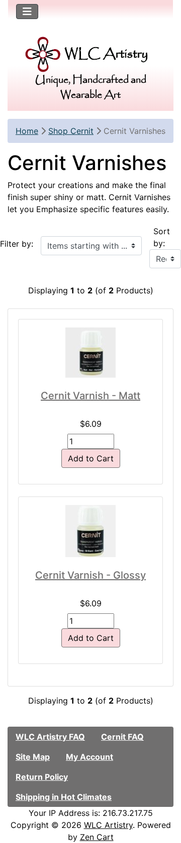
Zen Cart (97, 837)
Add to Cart (91, 458)
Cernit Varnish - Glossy (90, 575)
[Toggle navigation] (27, 11)
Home (27, 131)
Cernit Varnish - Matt (90, 396)
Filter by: (16, 244)
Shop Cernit (71, 131)
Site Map (33, 757)
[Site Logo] (90, 54)
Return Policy (42, 777)
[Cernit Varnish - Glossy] (90, 531)
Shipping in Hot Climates (64, 797)
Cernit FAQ (122, 737)
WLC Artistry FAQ (50, 737)
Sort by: (161, 237)
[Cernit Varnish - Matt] (90, 352)
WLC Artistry (108, 825)
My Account (89, 757)
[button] (162, 793)
